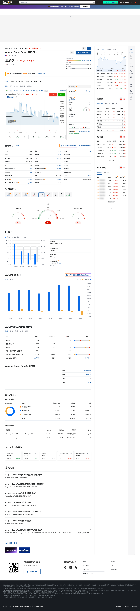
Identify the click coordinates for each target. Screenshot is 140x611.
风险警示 (134, 606)
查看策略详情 (41, 73)
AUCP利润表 (12, 274)
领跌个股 (114, 104)
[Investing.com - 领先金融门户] (7, 2)
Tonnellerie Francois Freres (66, 453)
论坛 (41, 81)
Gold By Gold (28, 453)
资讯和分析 (20, 81)
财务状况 (29, 81)
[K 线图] (7, 91)
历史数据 (22, 86)
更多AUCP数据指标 (85, 146)
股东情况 (9, 394)
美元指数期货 (100, 88)
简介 (11, 86)
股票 (114, 49)
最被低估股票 (101, 168)
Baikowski (10, 453)
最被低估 (99, 172)
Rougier (44, 453)
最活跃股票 (100, 104)
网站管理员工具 (88, 573)
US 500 (99, 85)
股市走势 (100, 99)
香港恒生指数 (100, 76)
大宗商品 (108, 49)
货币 (98, 49)
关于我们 (113, 562)
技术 (35, 81)
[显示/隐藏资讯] (46, 91)
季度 (11, 279)
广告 (112, 565)
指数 (103, 49)
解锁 (37, 358)
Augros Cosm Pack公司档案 (20, 366)
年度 (6, 279)
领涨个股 (107, 104)
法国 (89, 382)
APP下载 (86, 565)
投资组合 (86, 569)
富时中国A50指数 (101, 73)
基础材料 (88, 374)
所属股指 (29, 86)
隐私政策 (127, 606)
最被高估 (106, 172)
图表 (12, 81)
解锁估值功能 (85, 60)
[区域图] (11, 91)
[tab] (9, 194)
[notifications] (132, 2)
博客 (84, 562)
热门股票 (100, 137)
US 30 (99, 82)
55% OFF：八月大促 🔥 (110, 2)
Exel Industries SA (81, 453)
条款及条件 (118, 606)
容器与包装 (87, 370)
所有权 (16, 86)
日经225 (99, 79)
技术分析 (9, 189)
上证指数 (99, 70)
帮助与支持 (114, 569)
